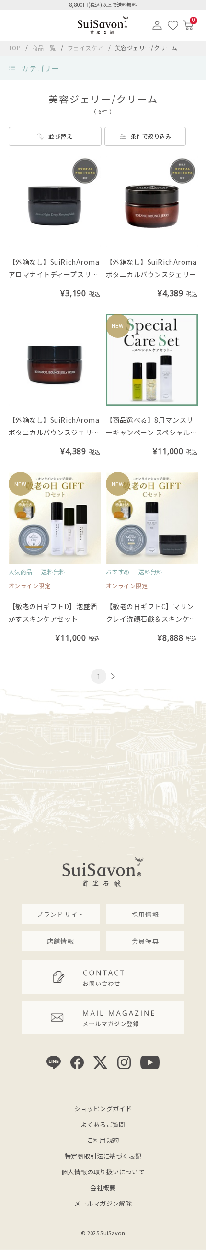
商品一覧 (44, 48)
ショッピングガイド (103, 1108)
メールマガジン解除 (103, 1203)
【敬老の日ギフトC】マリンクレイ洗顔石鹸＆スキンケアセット (151, 619)
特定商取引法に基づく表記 (103, 1156)
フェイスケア (86, 48)
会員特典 (145, 941)
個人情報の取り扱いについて (103, 1171)
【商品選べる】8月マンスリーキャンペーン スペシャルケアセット (151, 432)
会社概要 (103, 1187)
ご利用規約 (103, 1140)
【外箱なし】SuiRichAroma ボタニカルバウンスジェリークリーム (57, 432)
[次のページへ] (111, 676)
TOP (15, 48)
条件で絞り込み (151, 136)
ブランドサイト (60, 914)
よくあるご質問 (103, 1124)
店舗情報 (60, 941)
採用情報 (145, 914)
